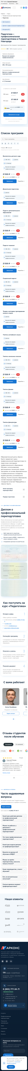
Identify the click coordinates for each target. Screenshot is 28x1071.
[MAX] (6, 961)
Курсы (2, 1025)
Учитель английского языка (12, 335)
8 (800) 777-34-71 (11, 989)
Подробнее (21, 181)
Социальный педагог (9, 278)
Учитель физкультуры (10, 422)
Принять (11, 1066)
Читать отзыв (6, 772)
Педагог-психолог (9, 245)
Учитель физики (8, 389)
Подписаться (8, 1055)
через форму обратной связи (11, 628)
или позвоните (10, 810)
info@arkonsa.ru (13, 626)
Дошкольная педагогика (11, 189)
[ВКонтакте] (11, 961)
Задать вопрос (11, 713)
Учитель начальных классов (12, 356)
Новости (3, 1031)
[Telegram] (2, 961)
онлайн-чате (8, 623)
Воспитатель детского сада (12, 156)
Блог (17, 3)
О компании (4, 3)
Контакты (11, 3)
